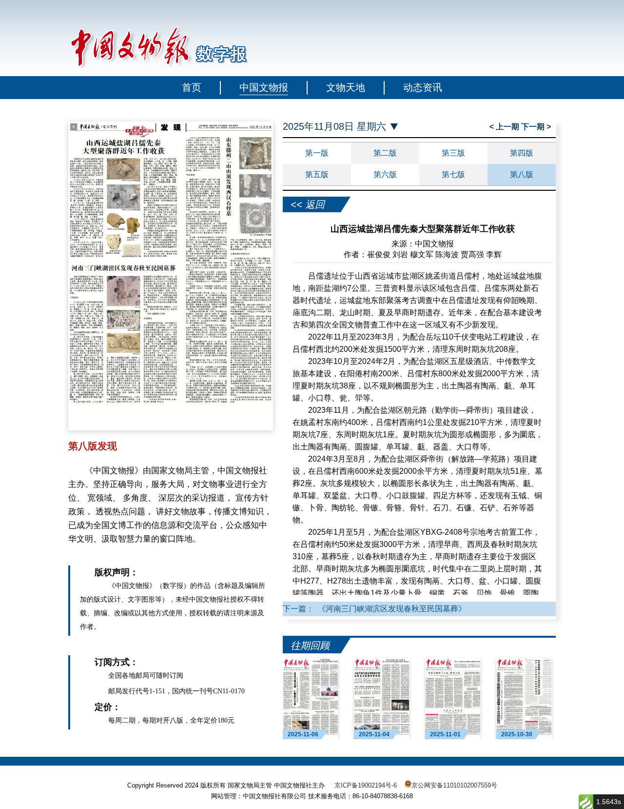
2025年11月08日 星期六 (334, 126)
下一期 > (536, 126)
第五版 (317, 174)
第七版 (453, 174)
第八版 (521, 174)
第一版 (317, 153)
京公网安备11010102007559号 (454, 785)
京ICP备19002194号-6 (365, 785)
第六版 (385, 174)
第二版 (385, 153)
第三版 (453, 153)
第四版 (521, 153)
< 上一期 (505, 126)
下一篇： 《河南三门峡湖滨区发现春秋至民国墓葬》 (374, 609)
